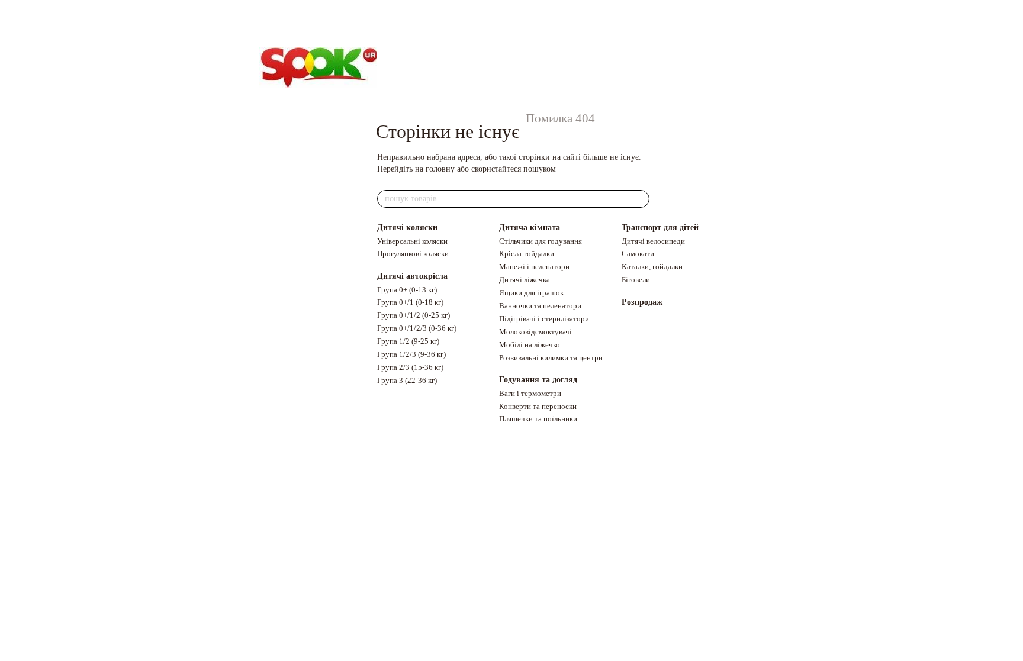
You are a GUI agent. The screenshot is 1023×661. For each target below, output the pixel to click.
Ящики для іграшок (531, 292)
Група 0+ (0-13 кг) (407, 289)
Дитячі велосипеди (653, 241)
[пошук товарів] (639, 199)
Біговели (636, 279)
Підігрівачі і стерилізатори (544, 318)
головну (440, 169)
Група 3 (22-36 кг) (407, 380)
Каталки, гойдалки (652, 266)
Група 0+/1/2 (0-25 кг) (413, 315)
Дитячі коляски (407, 227)
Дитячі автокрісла (412, 276)
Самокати (638, 253)
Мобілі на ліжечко (529, 344)
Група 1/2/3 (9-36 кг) (411, 354)
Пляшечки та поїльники (538, 418)
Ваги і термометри (530, 393)
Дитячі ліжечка (524, 279)
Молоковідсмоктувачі (535, 331)
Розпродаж (642, 302)
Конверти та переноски (538, 406)
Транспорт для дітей (660, 227)
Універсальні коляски (412, 241)
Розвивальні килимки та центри (551, 357)
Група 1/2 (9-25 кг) (408, 341)
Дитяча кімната (529, 227)
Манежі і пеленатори (534, 266)
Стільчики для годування (540, 241)
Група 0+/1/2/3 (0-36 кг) (416, 328)
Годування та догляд (538, 379)
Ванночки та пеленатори (540, 305)
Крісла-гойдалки (526, 253)
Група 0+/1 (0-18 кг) (410, 302)
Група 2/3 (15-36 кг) (410, 367)
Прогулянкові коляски (413, 253)
